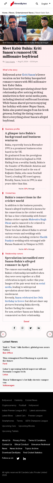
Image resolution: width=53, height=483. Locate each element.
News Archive (16, 448)
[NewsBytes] (18, 4)
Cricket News (31, 400)
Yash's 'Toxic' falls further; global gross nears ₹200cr (26, 348)
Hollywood (33, 405)
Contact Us (7, 444)
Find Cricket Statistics (32, 452)
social (42, 283)
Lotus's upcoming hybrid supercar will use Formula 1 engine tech (24, 370)
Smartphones (8, 421)
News (11, 13)
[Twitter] (30, 328)
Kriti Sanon (28, 74)
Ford (5, 363)
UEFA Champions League (36, 421)
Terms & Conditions (37, 440)
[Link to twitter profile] (18, 458)
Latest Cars (21, 415)
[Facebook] (14, 328)
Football (22, 405)
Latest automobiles (38, 410)
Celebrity (18, 400)
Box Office (8, 353)
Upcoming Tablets (10, 431)
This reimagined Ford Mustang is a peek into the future (25, 359)
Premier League (35, 415)
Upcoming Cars (9, 426)
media (8, 287)
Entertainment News (25, 13)
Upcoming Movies (27, 426)
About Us (6, 440)
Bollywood (7, 400)
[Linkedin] (38, 328)
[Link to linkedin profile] (24, 458)
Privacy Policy (19, 440)
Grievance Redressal (40, 444)
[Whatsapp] (22, 328)
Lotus (5, 374)
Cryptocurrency (9, 405)
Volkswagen (8, 385)
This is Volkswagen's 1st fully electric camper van (26, 381)
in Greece (19, 301)
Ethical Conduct (22, 444)
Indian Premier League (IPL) (14, 410)
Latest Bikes (7, 415)
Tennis (20, 421)
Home (4, 13)
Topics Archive (31, 448)
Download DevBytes (11, 452)
